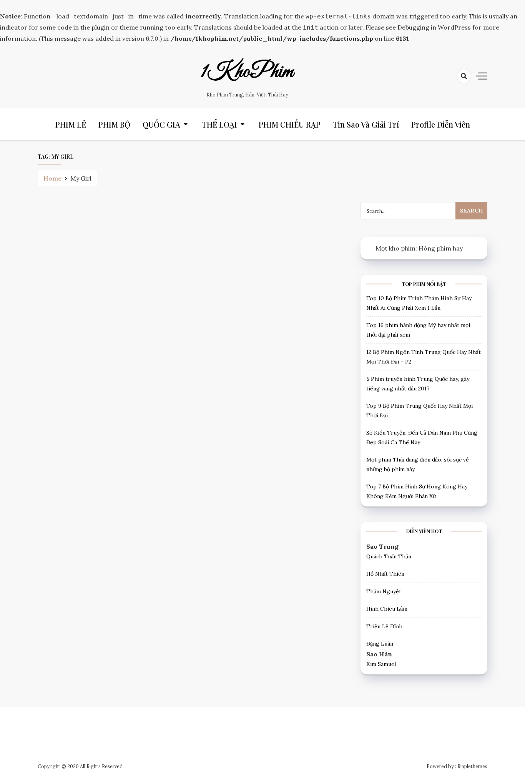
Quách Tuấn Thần (388, 556)
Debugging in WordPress (434, 27)
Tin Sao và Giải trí (366, 124)
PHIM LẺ (70, 124)
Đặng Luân (379, 643)
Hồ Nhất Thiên (385, 573)
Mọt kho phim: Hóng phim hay (419, 248)
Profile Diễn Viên (440, 124)
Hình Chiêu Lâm (386, 608)
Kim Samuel (381, 664)
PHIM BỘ (114, 124)
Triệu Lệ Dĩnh (384, 626)
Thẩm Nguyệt (383, 591)
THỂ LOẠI (219, 124)
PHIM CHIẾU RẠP (290, 124)
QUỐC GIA (161, 124)
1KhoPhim (247, 71)
